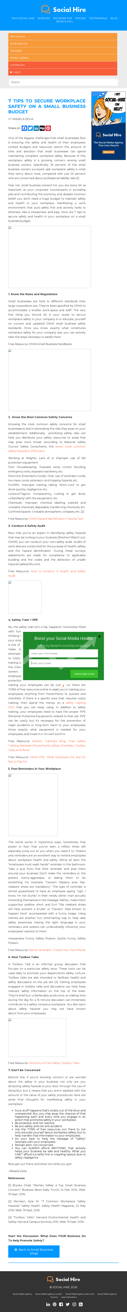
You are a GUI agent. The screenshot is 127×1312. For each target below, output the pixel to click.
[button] (63, 638)
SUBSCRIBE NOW (84, 674)
